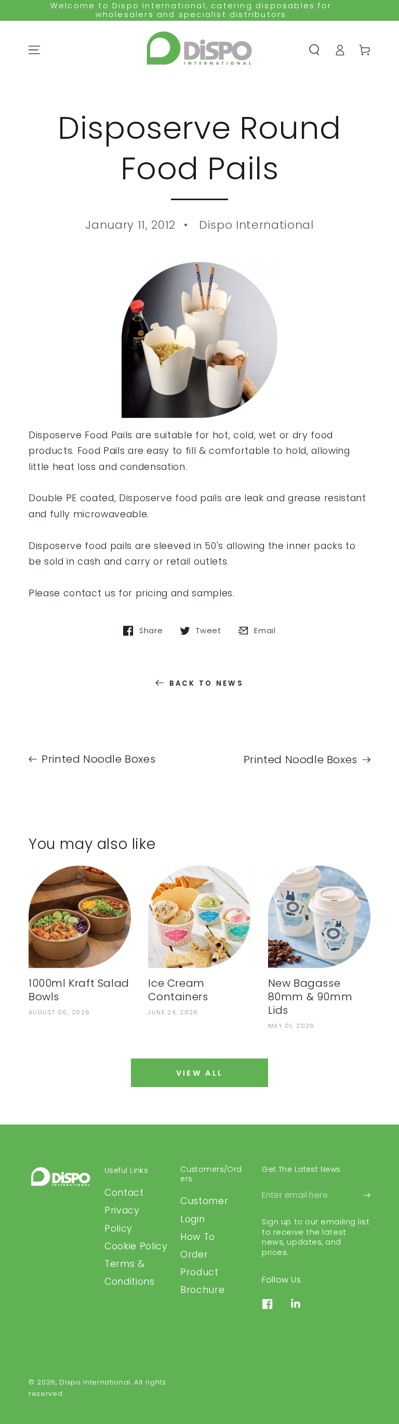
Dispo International (94, 1382)
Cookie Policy (136, 1246)
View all (199, 1073)
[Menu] (34, 49)
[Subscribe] (366, 1195)
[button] (314, 49)
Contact (124, 1192)
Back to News (206, 683)
